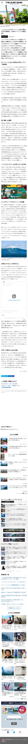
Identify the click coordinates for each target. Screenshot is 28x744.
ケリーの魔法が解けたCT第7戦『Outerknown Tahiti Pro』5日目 (16, 519)
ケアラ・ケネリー (12, 154)
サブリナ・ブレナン (12, 152)
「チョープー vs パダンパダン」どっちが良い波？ (13, 582)
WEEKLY (20, 501)
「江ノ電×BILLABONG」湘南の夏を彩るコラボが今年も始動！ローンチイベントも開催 (13, 578)
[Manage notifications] (3, 741)
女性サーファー (16, 385)
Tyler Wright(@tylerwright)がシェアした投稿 (13, 318)
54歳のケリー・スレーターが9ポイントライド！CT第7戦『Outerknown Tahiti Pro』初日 (16, 515)
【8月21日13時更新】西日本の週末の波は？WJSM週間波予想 (14, 596)
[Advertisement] (14, 409)
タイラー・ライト (6, 385)
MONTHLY (7, 501)
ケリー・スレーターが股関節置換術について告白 (13, 585)
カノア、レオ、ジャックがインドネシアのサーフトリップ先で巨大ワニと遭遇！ (16, 524)
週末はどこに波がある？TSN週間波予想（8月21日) (13, 592)
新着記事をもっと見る (14, 608)
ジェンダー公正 (13, 383)
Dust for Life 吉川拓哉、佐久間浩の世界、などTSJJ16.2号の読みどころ (12, 600)
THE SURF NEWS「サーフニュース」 (12, 739)
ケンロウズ (5, 383)
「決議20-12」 (12, 69)
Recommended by (19, 493)
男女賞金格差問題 (6, 387)
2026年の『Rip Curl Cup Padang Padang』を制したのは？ (13, 588)
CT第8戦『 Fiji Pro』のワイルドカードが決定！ (12, 604)
